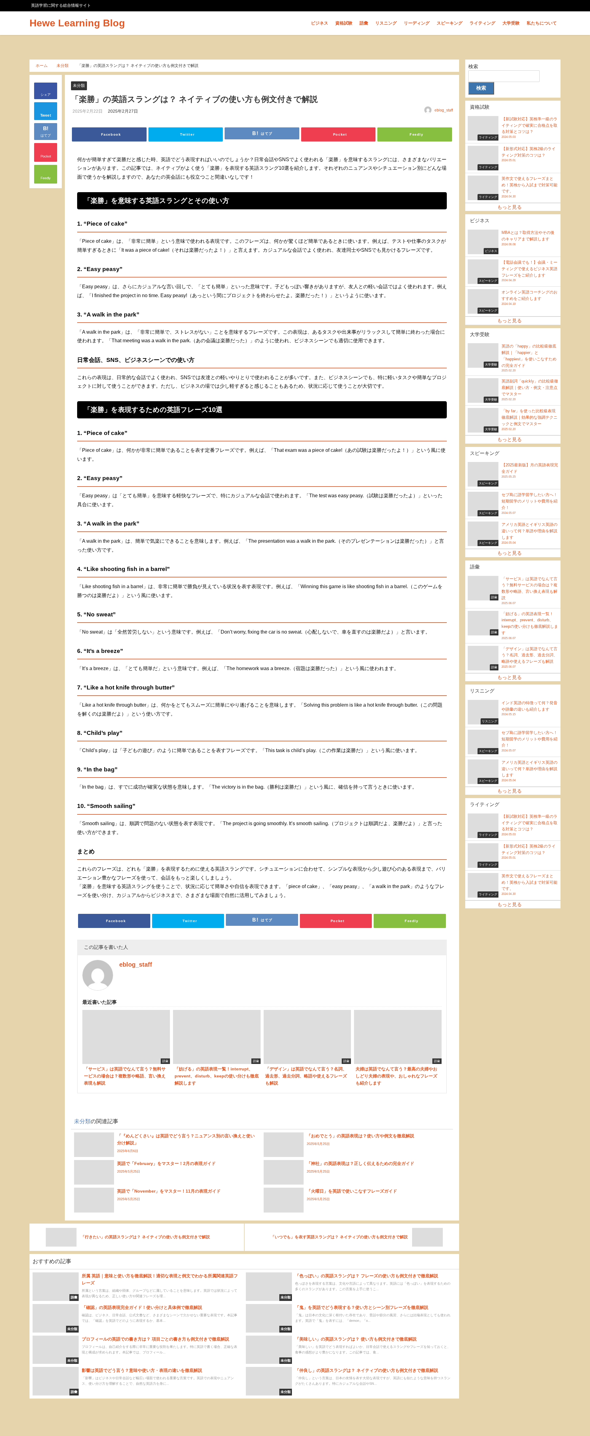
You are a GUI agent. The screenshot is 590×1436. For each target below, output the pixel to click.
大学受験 (511, 23)
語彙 (364, 23)
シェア (46, 95)
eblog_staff (444, 110)
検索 (473, 66)
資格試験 (343, 23)
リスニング (386, 23)
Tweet (45, 116)
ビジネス (319, 23)
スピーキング (449, 23)
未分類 (79, 85)
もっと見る (509, 207)
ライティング (482, 23)
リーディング (417, 23)
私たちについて (542, 23)
